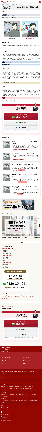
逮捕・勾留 (5, 257)
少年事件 (28, 296)
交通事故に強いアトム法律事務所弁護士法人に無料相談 (18, 386)
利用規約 (18, 382)
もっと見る (21, 242)
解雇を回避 (5, 267)
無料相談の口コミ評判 (25, 371)
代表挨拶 (2, 382)
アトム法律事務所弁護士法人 (23, 400)
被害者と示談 (6, 251)
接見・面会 (4, 296)
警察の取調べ (6, 258)
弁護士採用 (32, 371)
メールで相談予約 (22, 127)
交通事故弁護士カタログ (13, 394)
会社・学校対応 (5, 298)
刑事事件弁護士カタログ (4, 394)
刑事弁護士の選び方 (7, 253)
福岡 (1, 377)
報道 (32, 296)
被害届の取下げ (6, 250)
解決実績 (11, 371)
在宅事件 (13, 296)
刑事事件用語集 (3, 360)
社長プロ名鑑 (28, 394)
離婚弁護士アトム (12, 388)
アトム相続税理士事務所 (33, 400)
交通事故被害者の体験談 (4, 396)
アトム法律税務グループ (4, 400)
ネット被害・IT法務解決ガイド (28, 388)
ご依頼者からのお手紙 (17, 371)
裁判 (24, 296)
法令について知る (4, 363)
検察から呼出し (6, 260)
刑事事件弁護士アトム (4, 386)
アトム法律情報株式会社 (13, 400)
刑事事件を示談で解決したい (6, 357)
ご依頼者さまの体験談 (26, 363)
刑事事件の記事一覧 (25, 357)
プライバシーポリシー (12, 382)
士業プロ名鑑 (33, 394)
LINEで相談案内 (22, 122)
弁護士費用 (7, 371)
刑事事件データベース (4, 388)
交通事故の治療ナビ (21, 394)
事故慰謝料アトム (30, 386)
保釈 (9, 296)
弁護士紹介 (2, 371)
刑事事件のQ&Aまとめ (26, 360)
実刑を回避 (5, 266)
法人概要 (6, 382)
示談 (17, 296)
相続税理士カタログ (19, 388)
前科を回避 (5, 264)
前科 (20, 296)
